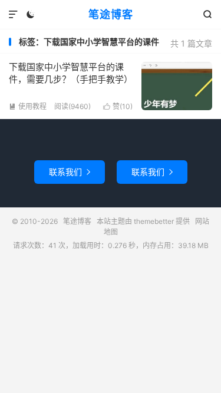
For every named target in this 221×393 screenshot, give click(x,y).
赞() (118, 106)
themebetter (154, 221)
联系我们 (69, 172)
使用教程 (28, 106)
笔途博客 (110, 14)
